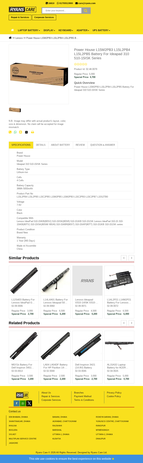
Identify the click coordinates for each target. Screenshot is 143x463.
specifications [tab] (21, 145)
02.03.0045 (80, 371)
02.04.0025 (112, 371)
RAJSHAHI (57, 426)
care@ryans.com (87, 3)
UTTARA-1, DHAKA (60, 434)
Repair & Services (20, 17)
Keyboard (65, 30)
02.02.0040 (49, 371)
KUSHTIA (56, 439)
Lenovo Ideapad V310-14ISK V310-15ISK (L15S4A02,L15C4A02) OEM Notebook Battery (87, 301)
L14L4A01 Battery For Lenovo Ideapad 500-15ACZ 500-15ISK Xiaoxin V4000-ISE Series (55, 301)
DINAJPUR (101, 439)
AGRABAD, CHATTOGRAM (64, 421)
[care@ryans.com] (20, 132)
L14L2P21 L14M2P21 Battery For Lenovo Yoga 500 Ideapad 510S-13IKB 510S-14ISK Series (119, 301)
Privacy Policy (114, 392)
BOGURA (13, 430)
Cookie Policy (114, 396)
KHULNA (13, 426)
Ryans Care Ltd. (99, 452)
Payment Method (82, 396)
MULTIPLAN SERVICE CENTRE (22, 439)
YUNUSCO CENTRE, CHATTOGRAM (112, 421)
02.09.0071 (80, 306)
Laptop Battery (28, 30)
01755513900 (66, 3)
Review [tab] (80, 145)
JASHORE (13, 443)
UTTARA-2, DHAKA (104, 434)
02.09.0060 (49, 306)
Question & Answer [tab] (102, 145)
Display (48, 30)
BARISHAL (57, 430)
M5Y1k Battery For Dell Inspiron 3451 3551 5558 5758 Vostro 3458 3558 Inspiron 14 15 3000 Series (23, 366)
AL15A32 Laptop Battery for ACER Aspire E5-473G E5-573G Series (118, 366)
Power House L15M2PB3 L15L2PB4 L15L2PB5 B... (52, 38)
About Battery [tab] (60, 145)
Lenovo (19, 38)
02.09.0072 (112, 306)
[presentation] (124, 258)
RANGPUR (101, 426)
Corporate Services (44, 17)
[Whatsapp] (23, 403)
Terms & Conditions (84, 400)
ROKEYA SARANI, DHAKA (107, 417)
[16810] (10, 132)
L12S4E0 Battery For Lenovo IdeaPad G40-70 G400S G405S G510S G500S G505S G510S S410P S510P (24, 301)
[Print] (32, 132)
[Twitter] (26, 133)
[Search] (85, 10)
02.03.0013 (17, 371)
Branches (79, 392)
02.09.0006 (17, 306)
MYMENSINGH (102, 430)
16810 (51, 3)
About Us (46, 392)
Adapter (82, 30)
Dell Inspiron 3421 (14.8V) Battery (85, 366)
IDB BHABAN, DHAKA (18, 417)
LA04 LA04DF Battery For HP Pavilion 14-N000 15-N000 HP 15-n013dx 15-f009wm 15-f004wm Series (55, 366)
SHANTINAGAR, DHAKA (19, 421)
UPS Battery (100, 30)
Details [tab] (41, 145)
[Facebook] (17, 403)
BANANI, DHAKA (59, 417)
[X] (29, 405)
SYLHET (12, 434)
